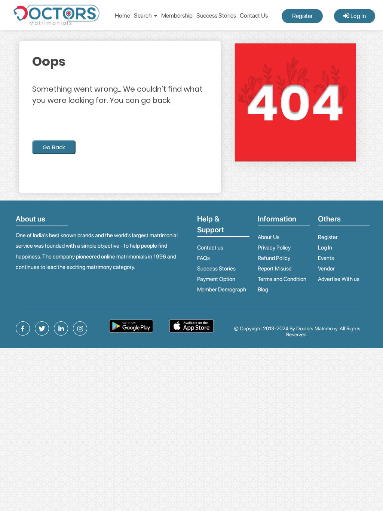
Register (302, 15)
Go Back (54, 147)
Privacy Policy (274, 247)
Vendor (326, 268)
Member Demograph (221, 289)
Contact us (210, 247)
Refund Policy (274, 258)
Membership (177, 15)
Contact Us (254, 15)
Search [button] (143, 15)
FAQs (203, 258)
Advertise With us (338, 279)
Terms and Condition (282, 279)
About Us (268, 237)
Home (122, 15)
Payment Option (216, 279)
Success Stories (216, 15)
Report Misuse (275, 268)
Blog (263, 289)
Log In (357, 15)
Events (326, 258)
